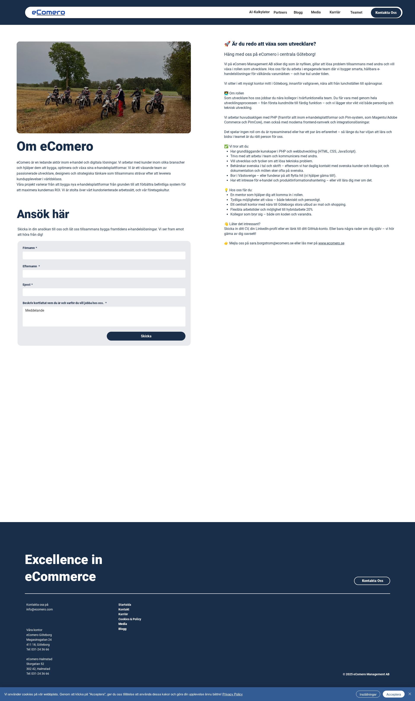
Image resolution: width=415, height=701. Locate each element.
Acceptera (393, 694)
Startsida (124, 604)
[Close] (409, 694)
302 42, (31, 669)
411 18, (31, 644)
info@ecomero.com (39, 609)
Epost (28, 284)
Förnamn (30, 248)
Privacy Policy (232, 694)
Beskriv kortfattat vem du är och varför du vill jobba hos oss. (65, 303)
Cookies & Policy (129, 619)
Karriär (123, 614)
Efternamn (31, 266)
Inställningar (368, 694)
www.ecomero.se (331, 243)
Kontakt (123, 609)
